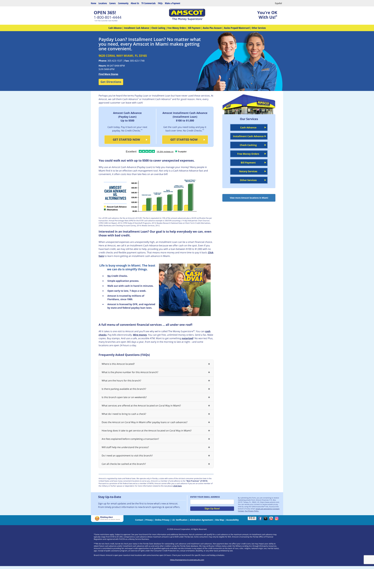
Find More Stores (108, 74)
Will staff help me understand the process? (125, 447)
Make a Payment (172, 3)
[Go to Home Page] (187, 19)
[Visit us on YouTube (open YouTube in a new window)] (271, 519)
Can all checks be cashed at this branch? (124, 463)
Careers (112, 3)
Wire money (140, 334)
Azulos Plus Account (212, 28)
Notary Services (248, 171)
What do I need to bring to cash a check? (124, 413)
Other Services (259, 28)
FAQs (160, 3)
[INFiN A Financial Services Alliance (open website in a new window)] (253, 519)
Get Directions (111, 82)
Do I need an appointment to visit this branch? (127, 455)
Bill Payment (194, 28)
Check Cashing (158, 28)
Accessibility (232, 519)
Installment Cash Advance (136, 28)
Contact (139, 519)
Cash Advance (115, 28)
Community (123, 3)
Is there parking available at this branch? (124, 388)
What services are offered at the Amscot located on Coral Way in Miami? (141, 405)
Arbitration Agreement (201, 519)
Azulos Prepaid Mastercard (237, 28)
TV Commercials (148, 3)
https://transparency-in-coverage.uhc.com (187, 559)
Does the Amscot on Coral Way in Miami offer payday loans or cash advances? (144, 422)
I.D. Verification (179, 519)
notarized (187, 338)
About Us (135, 3)
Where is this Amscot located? (118, 363)
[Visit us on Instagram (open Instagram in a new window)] (277, 519)
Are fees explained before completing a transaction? (130, 438)
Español (278, 3)
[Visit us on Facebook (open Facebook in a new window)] (260, 519)
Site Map (219, 519)
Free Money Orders (176, 28)
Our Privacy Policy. (252, 511)
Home (93, 3)
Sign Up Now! (212, 508)
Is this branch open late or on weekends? (124, 397)
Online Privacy (162, 519)
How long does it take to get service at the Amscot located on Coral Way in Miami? (147, 430)
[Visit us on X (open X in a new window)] (266, 519)
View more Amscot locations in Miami (249, 197)
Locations (102, 3)
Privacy (149, 519)
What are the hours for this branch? (121, 380)
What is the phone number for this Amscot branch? (130, 372)
